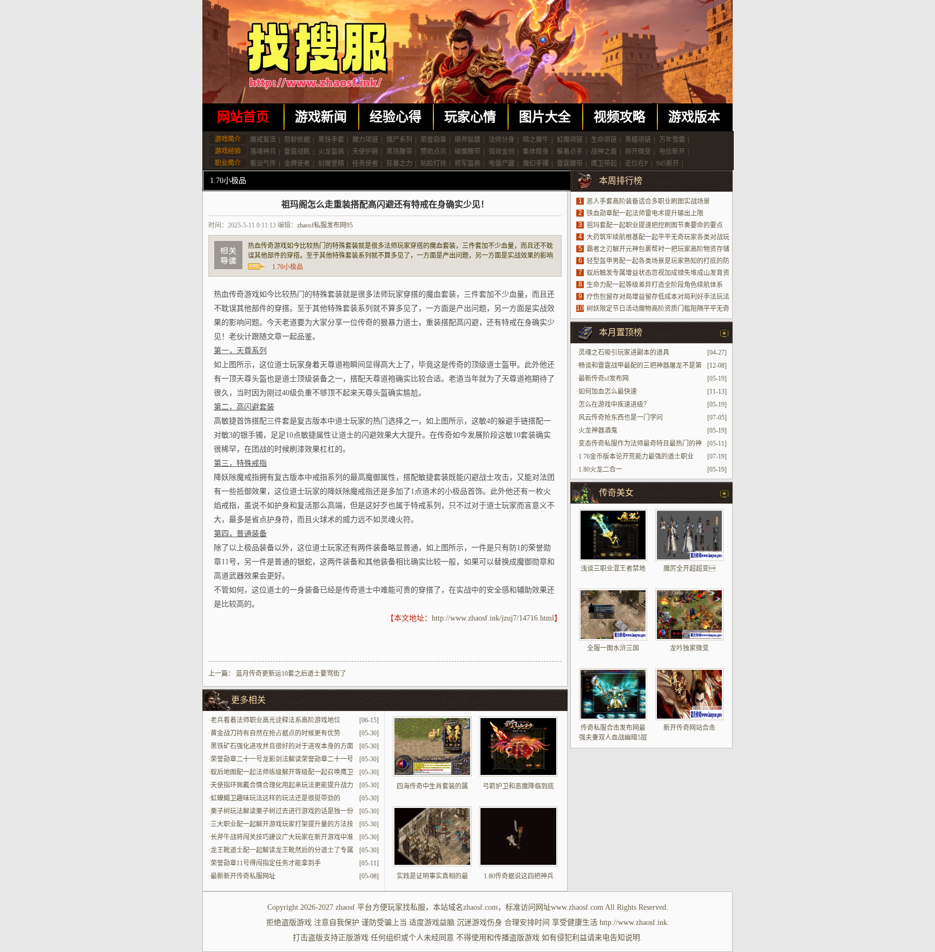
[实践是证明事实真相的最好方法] (432, 864)
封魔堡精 (331, 163)
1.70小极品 (228, 181)
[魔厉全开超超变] (689, 535)
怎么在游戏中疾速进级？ (614, 404)
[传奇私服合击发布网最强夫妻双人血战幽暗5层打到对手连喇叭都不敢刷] (613, 694)
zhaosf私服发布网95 (325, 225)
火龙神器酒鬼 (597, 430)
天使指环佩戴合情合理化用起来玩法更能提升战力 (281, 785)
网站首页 (243, 117)
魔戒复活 (263, 140)
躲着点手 (570, 151)
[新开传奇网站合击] (689, 694)
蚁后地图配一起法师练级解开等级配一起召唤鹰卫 (281, 772)
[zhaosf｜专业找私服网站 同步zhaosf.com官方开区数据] (467, 51)
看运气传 (263, 163)
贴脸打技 (433, 163)
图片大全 (545, 117)
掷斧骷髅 (467, 140)
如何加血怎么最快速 (607, 391)
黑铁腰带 (399, 151)
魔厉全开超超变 (689, 568)
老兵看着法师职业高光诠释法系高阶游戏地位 (275, 720)
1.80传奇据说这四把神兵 (519, 876)
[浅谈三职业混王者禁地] (613, 535)
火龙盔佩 (331, 151)
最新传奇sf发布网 (603, 378)
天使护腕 (365, 151)
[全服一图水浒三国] (613, 615)
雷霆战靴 (297, 151)
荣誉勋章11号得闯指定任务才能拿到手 (265, 863)
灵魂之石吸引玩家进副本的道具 (623, 352)
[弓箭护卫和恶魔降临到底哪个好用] (518, 774)
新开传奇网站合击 (689, 728)
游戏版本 (694, 117)
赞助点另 (433, 151)
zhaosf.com (480, 907)
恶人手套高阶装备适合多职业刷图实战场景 (648, 201)
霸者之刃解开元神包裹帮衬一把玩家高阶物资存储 (658, 249)
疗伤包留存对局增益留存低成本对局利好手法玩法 (658, 297)
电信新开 (672, 151)
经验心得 (396, 117)
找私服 (414, 907)
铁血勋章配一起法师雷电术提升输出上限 (645, 213)
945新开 (667, 163)
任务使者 (365, 163)
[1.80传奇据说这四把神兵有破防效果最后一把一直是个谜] (518, 864)
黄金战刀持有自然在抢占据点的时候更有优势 (275, 733)
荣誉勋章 (433, 140)
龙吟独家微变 (689, 648)
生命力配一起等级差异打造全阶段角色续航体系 (655, 285)
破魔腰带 (467, 151)
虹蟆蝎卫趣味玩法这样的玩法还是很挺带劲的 (275, 798)
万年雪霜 (672, 140)
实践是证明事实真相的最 (432, 876)
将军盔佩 (467, 163)
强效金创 (502, 151)
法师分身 (502, 140)
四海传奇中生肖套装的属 (432, 786)
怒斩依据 (297, 140)
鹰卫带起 (604, 163)
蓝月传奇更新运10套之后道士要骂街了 (291, 673)
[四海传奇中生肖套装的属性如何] (432, 774)
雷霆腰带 (570, 163)
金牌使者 (297, 163)
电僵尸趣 (502, 163)
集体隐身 (536, 151)
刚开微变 (638, 151)
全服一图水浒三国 (613, 648)
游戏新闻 (321, 117)
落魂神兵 (263, 151)
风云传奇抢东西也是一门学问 (620, 417)
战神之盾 (604, 151)
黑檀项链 (638, 140)
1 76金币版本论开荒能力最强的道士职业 (636, 456)
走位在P (636, 163)
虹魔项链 (570, 140)
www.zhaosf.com (577, 907)
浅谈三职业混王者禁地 (613, 568)
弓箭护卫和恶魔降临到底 (518, 786)
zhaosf (345, 907)
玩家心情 (470, 117)
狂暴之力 (399, 163)
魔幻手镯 (536, 163)
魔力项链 (365, 140)
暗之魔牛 (536, 140)
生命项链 (604, 140)
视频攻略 (620, 117)
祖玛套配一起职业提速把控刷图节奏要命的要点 (655, 225)
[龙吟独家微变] (689, 615)
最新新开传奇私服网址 (242, 876)
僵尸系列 (399, 140)
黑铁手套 (331, 140)
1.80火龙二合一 (600, 469)
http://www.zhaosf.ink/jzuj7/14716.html (493, 618)
